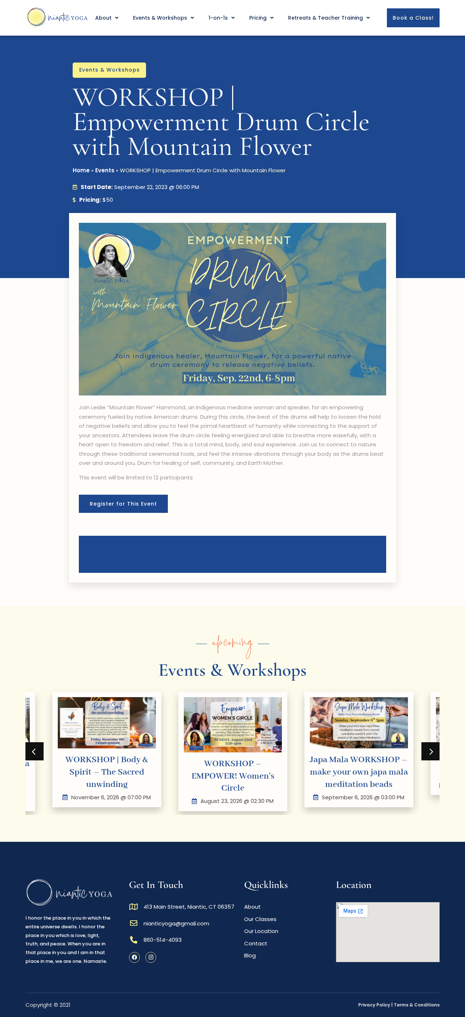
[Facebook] (134, 957)
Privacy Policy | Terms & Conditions (399, 1005)
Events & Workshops (160, 17)
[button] (34, 751)
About (103, 17)
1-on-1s (218, 17)
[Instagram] (150, 957)
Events (104, 170)
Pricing (258, 17)
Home (81, 170)
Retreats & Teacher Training (325, 17)
